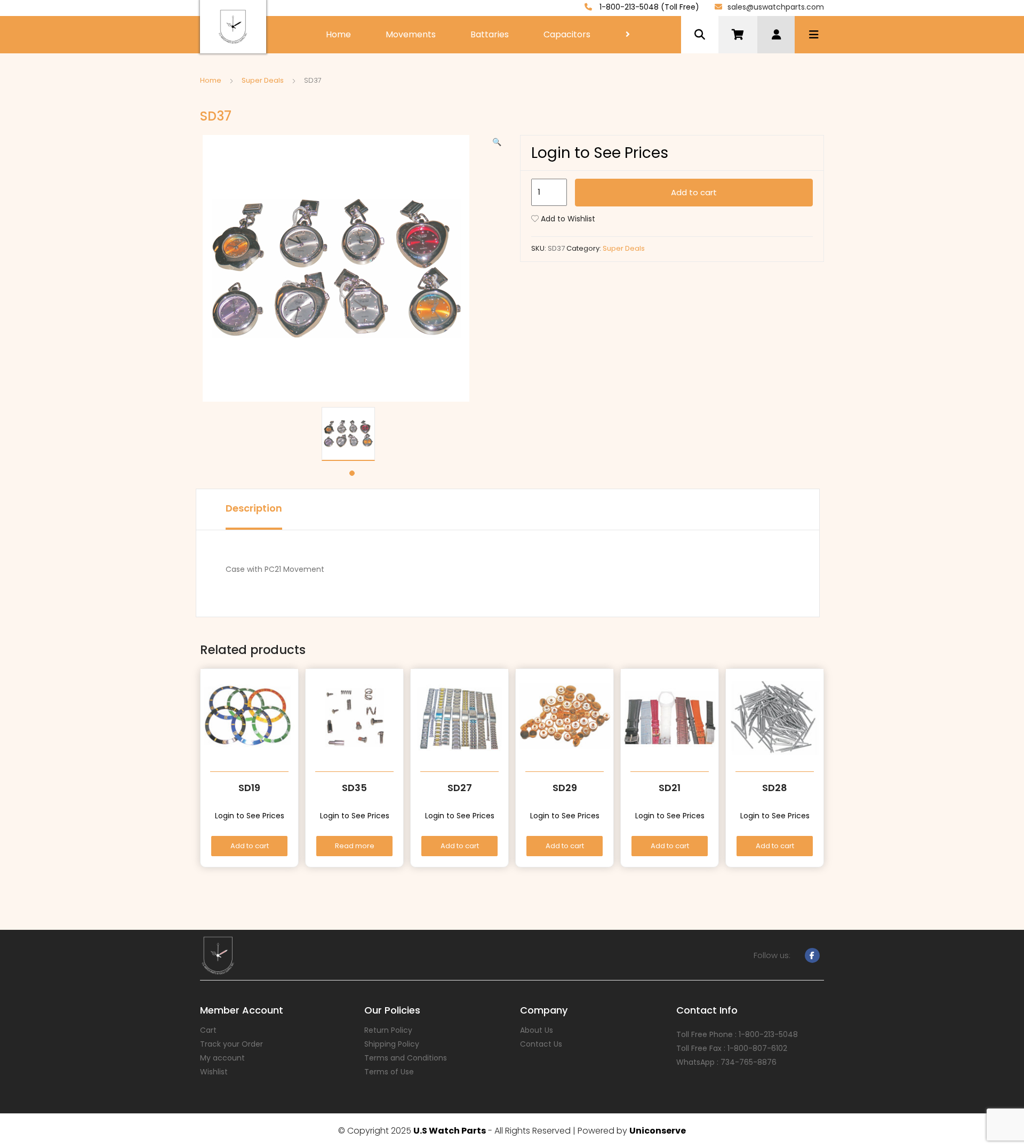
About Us (536, 1030)
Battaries (489, 34)
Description (254, 508)
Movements (411, 34)
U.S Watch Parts (449, 1131)
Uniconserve (657, 1131)
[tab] (254, 509)
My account (222, 1058)
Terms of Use (389, 1071)
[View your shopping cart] (737, 34)
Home (338, 34)
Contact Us (541, 1044)
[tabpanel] (352, 434)
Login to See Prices (599, 152)
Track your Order (231, 1044)
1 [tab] (352, 473)
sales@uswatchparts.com (775, 7)
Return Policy (388, 1030)
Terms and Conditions (405, 1058)
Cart (208, 1030)
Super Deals (263, 80)
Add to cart (694, 192)
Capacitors (566, 34)
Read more (354, 846)
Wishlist (214, 1071)
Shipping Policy (391, 1044)
